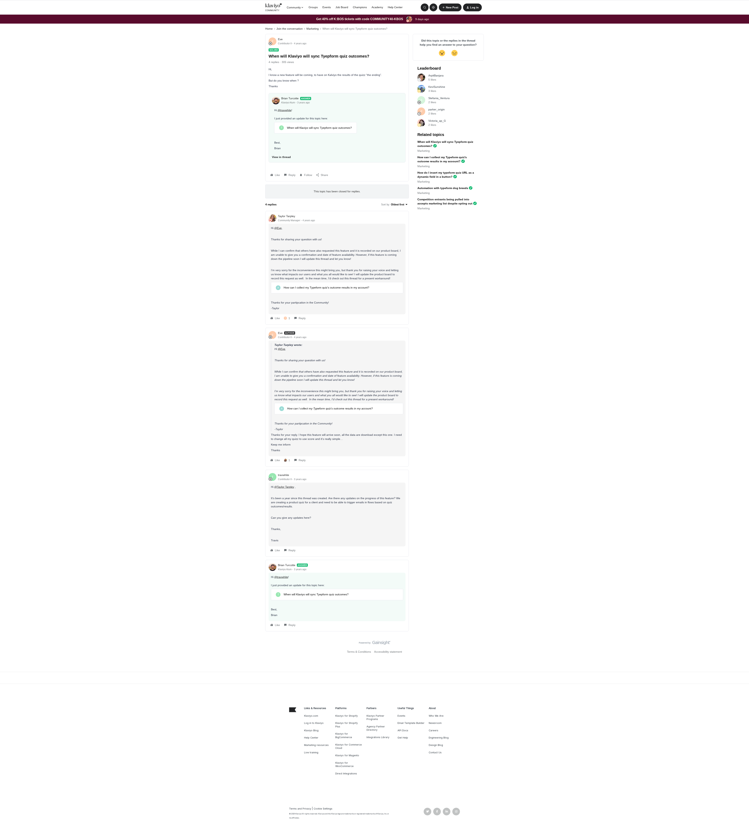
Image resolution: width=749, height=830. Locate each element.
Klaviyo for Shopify (346, 715)
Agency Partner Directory (376, 728)
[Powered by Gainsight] (374, 644)
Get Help (403, 737)
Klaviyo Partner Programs (375, 717)
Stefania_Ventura (439, 98)
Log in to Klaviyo (314, 723)
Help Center (395, 7)
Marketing (312, 28)
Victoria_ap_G (437, 120)
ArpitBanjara (436, 75)
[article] (337, 267)
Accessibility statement (388, 651)
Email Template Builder (411, 723)
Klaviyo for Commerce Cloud (348, 746)
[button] (450, 7)
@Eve (278, 228)
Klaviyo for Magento (347, 755)
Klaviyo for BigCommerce (343, 735)
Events (326, 7)
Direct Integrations (346, 773)
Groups (313, 7)
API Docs (403, 730)
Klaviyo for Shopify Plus (346, 725)
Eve (280, 39)
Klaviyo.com (311, 715)
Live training (311, 752)
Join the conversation (289, 28)
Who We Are (436, 715)
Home (269, 28)
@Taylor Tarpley (284, 486)
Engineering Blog (439, 737)
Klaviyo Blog (311, 730)
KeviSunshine (436, 86)
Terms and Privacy (300, 808)
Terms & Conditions (359, 651)
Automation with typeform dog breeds (442, 188)
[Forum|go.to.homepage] (273, 7)
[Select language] (433, 7)
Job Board (341, 7)
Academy (377, 7)
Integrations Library (378, 737)
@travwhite (284, 110)
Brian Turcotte (290, 98)
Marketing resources (316, 745)
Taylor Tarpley (286, 216)
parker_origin (436, 109)
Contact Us (435, 752)
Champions (360, 7)
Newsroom (435, 723)
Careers (433, 730)
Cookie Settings (323, 808)
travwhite (283, 475)
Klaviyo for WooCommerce (344, 764)
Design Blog (436, 745)
